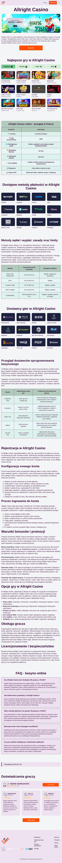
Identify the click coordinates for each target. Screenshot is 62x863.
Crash (37, 66)
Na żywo (22, 66)
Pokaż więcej (31, 820)
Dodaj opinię (50, 784)
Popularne (7, 66)
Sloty (52, 66)
